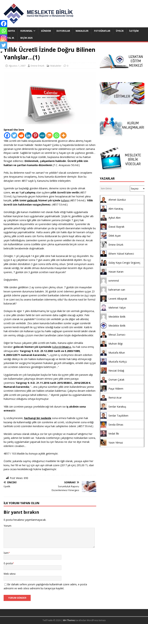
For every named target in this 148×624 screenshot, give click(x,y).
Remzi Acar (115, 397)
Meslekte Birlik (116, 316)
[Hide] (1, 52)
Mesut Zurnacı (116, 334)
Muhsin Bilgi (115, 343)
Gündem (46, 30)
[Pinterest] (35, 135)
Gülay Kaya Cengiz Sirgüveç (124, 262)
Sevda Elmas (115, 424)
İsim (6, 553)
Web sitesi (10, 573)
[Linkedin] (28, 135)
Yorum (7, 525)
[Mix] (49, 135)
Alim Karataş (115, 208)
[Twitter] (14, 135)
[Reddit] (21, 135)
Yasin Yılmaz (115, 442)
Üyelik (120, 30)
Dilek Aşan (114, 235)
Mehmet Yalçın (117, 307)
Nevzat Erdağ (116, 370)
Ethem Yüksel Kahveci (121, 253)
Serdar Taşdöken (118, 415)
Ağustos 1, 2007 (17, 65)
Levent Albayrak (117, 298)
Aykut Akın (114, 217)
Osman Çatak (116, 379)
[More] (63, 135)
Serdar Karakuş (117, 406)
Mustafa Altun (116, 352)
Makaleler (82, 30)
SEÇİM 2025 (26, 37)
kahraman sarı (116, 289)
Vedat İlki (113, 433)
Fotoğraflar (102, 30)
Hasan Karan (115, 271)
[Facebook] (7, 135)
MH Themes (69, 620)
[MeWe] (42, 135)
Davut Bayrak (116, 226)
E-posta (8, 563)
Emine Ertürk (37, 65)
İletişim (134, 30)
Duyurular (63, 30)
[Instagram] (3, 38)
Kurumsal (26, 30)
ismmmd (113, 280)
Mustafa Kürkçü (117, 361)
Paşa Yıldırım (115, 388)
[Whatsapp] (56, 135)
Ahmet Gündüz (117, 199)
